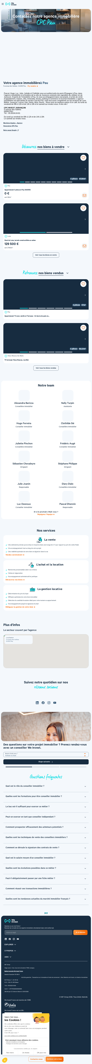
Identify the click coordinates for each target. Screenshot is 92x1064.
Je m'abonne (80, 933)
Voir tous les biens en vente (46, 255)
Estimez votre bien (54, 1059)
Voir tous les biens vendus (46, 368)
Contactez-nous (36, 1059)
